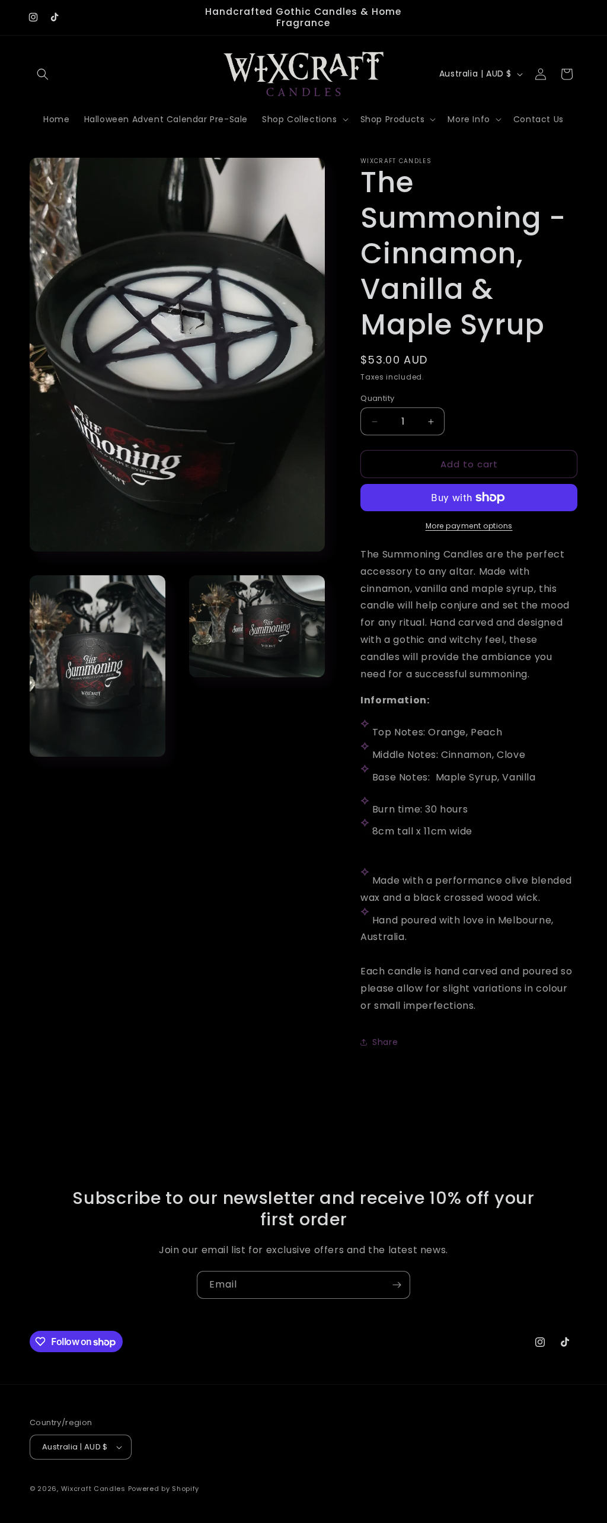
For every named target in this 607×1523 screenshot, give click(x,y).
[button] (43, 74)
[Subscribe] (397, 1285)
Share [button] (385, 1042)
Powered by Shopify (164, 1488)
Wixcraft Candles (94, 1488)
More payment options (469, 526)
